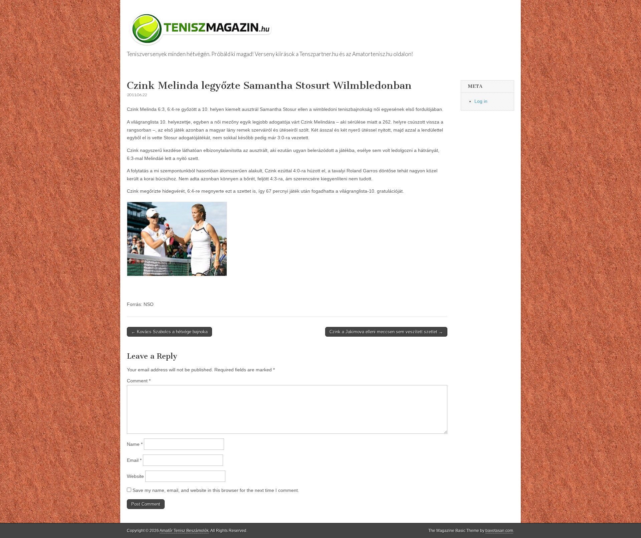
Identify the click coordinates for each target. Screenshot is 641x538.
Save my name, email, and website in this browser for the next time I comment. (216, 490)
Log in (480, 101)
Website (135, 476)
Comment (139, 380)
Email (134, 460)
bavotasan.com (499, 530)
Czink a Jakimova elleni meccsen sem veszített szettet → (386, 331)
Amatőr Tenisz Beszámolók (184, 530)
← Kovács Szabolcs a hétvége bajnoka (169, 331)
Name (135, 444)
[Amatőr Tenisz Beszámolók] (202, 25)
